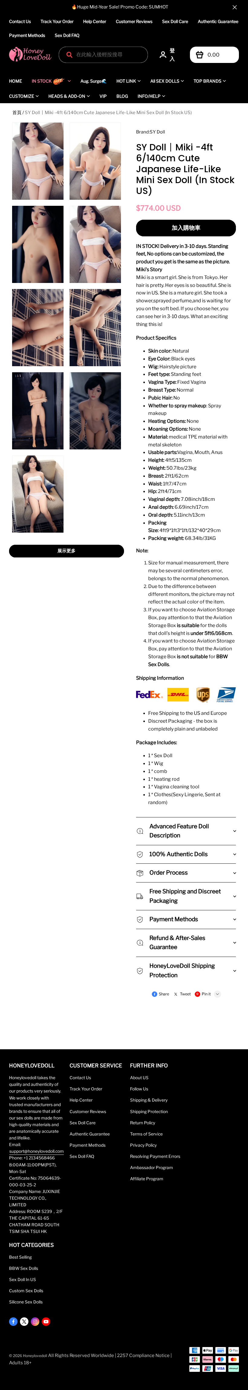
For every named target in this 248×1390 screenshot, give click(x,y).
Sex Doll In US (22, 1279)
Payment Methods (27, 35)
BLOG (122, 96)
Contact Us (20, 21)
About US (139, 1077)
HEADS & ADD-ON (66, 96)
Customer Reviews (134, 21)
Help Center (94, 21)
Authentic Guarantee (218, 21)
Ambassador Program (151, 1167)
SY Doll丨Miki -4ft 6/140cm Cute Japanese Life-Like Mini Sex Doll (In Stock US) (108, 112)
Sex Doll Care (175, 21)
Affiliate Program (146, 1178)
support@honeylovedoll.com (36, 1151)
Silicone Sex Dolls (26, 1302)
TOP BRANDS (207, 81)
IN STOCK (42, 81)
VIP (103, 96)
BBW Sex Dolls (23, 1268)
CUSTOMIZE (21, 96)
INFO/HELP (149, 96)
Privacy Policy (143, 1145)
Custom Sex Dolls (26, 1290)
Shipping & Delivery (149, 1100)
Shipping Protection (149, 1111)
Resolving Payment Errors (155, 1156)
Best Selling (20, 1257)
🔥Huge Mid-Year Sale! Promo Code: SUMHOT (119, 7)
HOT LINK (126, 81)
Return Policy (142, 1122)
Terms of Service (146, 1134)
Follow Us (139, 1088)
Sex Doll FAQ (67, 35)
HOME (15, 81)
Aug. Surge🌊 (93, 81)
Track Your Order (57, 21)
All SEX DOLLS (164, 81)
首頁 (16, 112)
